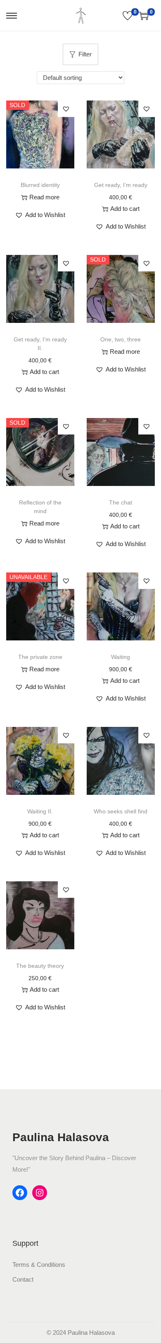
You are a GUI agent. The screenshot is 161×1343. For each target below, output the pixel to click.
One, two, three (120, 339)
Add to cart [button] (125, 208)
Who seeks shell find (120, 811)
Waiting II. (40, 811)
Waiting (120, 657)
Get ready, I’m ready (120, 185)
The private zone (40, 657)
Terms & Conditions (38, 1264)
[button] (40, 215)
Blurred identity (40, 185)
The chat (120, 502)
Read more (44, 197)
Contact (22, 1279)
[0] (128, 16)
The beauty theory (40, 965)
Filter (85, 54)
